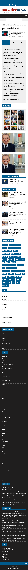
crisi (19, 253)
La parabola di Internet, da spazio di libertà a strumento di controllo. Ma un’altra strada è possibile (13, 53)
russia (9, 276)
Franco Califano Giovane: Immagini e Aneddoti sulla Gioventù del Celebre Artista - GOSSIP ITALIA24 (13, 536)
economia (5, 256)
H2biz (3, 556)
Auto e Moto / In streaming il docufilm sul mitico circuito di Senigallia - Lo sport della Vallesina (13, 512)
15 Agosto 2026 (13, 197)
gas (3, 262)
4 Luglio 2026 (12, 217)
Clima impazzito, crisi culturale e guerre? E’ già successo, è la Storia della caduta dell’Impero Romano (14, 78)
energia (12, 256)
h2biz (7, 262)
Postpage (4, 307)
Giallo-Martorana (6, 417)
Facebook (11, 259)
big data (11, 248)
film (23, 259)
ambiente (4, 245)
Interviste (4, 433)
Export (3, 413)
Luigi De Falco (5, 558)
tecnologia (11, 279)
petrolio (18, 274)
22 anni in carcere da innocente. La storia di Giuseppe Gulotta (14, 532)
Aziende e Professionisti (7, 364)
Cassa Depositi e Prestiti (7, 550)
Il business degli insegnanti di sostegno (13, 62)
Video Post (4, 478)
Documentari (5, 393)
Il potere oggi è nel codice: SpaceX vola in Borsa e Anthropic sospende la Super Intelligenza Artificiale (14, 72)
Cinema (3, 372)
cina (10, 251)
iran (3, 268)
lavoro (14, 268)
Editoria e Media (5, 401)
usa (13, 282)
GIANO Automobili (6, 553)
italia (8, 268)
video (17, 282)
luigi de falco (6, 271)
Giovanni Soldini (5, 554)
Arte (3, 360)
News (3, 450)
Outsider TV (4, 454)
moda (22, 271)
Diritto (3, 389)
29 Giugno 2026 (13, 235)
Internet (3, 429)
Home (3, 333)
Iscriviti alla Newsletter (7, 312)
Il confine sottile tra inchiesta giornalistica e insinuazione (11, 94)
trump (18, 279)
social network (17, 276)
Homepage (4, 304)
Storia (3, 466)
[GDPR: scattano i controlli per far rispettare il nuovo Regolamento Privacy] (5, 33)
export (4, 259)
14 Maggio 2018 (13, 183)
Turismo (3, 474)
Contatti (4, 299)
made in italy (15, 271)
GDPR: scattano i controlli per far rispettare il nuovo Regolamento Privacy (17, 33)
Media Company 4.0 (7, 317)
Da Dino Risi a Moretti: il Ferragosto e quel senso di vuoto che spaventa (13, 48)
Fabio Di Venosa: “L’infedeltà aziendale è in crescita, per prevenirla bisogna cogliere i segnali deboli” (14, 66)
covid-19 (13, 253)
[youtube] (15, 4)
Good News (4, 421)
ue (9, 282)
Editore (3, 309)
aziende (4, 248)
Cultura (3, 384)
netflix (4, 274)
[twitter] (12, 4)
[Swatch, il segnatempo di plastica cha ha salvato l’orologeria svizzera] (21, 122)
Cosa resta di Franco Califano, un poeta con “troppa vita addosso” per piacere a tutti (13, 539)
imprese (13, 262)
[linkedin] (18, 4)
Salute (3, 458)
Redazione (4, 296)
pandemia (10, 274)
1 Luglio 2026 (12, 225)
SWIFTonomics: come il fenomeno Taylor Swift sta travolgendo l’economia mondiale (14, 525)
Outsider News (5, 294)
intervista (20, 265)
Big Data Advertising (7, 320)
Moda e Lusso (5, 441)
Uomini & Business (6, 559)
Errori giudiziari (5, 409)
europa (18, 256)
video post (5, 285)
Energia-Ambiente (6, 405)
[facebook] (9, 4)
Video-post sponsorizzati (8, 322)
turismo (4, 282)
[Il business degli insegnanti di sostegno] (7, 117)
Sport (3, 462)
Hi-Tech (3, 425)
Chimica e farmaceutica (7, 368)
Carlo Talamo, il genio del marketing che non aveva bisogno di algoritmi (13, 98)
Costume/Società (6, 376)
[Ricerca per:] (14, 19)
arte (10, 245)
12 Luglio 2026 (13, 208)
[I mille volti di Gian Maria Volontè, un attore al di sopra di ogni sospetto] (21, 112)
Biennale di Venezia (6, 548)
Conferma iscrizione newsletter (10, 315)
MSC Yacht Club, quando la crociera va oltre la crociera (16, 180)
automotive (17, 245)
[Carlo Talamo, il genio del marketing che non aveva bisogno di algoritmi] (14, 128)
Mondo (3, 445)
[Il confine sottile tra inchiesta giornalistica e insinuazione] (7, 128)
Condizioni (4, 302)
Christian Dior (5, 551)
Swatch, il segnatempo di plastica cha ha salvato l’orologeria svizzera (14, 90)
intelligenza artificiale (8, 265)
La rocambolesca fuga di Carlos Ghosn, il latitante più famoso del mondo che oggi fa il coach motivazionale (14, 85)
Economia (4, 397)
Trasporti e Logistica (6, 470)
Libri (3, 437)
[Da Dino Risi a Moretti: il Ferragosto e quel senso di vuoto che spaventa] (7, 112)
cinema (15, 251)
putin (3, 276)
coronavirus (5, 253)
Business (4, 251)
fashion (18, 259)
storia (4, 279)
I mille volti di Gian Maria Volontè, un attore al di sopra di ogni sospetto (13, 59)
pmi (23, 274)
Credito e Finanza (6, 380)
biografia (17, 248)
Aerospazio (4, 356)
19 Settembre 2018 (13, 36)
